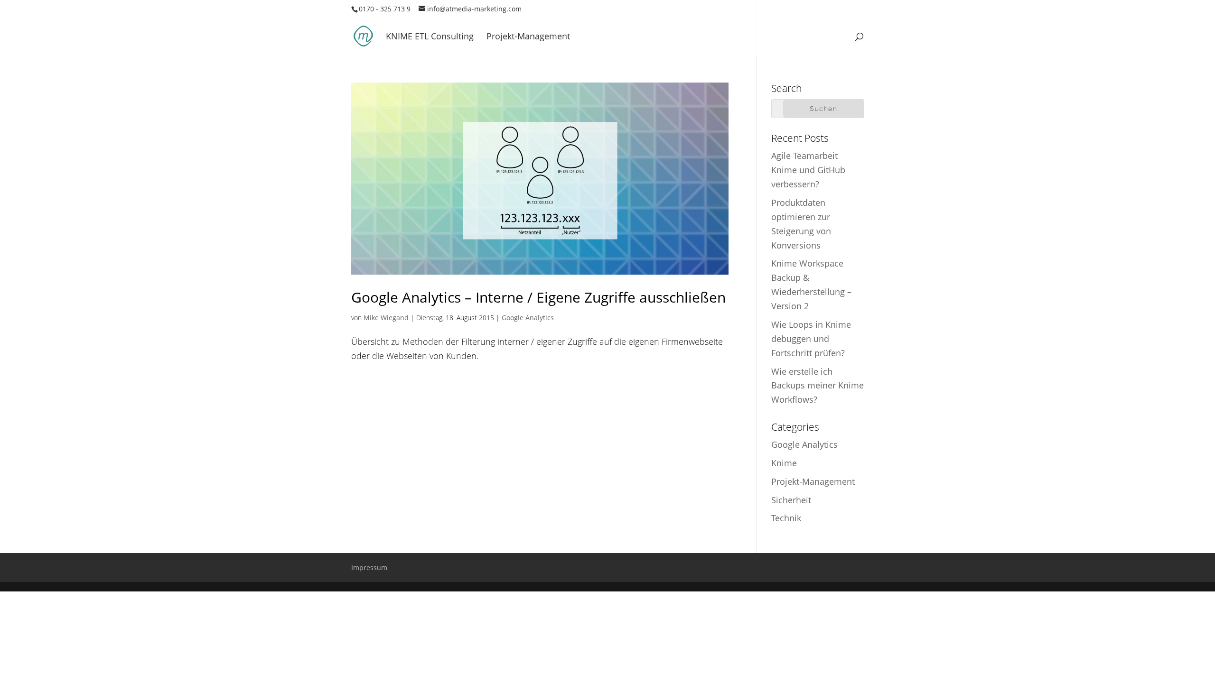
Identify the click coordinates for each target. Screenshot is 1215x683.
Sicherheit (791, 500)
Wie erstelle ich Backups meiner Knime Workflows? (817, 386)
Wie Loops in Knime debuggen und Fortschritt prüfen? (811, 339)
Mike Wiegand (386, 317)
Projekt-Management (528, 37)
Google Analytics (528, 317)
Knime (784, 463)
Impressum (369, 567)
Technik (786, 518)
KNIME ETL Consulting (430, 37)
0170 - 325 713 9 (385, 8)
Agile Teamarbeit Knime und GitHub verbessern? (808, 170)
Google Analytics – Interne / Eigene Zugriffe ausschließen (538, 297)
